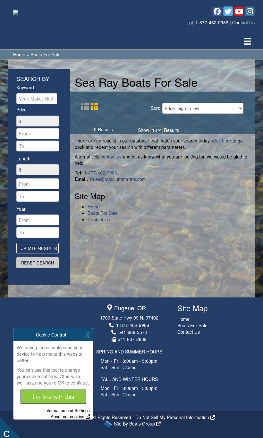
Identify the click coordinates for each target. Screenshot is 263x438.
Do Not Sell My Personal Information (172, 417)
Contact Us (243, 22)
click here (221, 140)
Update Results (39, 248)
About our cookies (67, 416)
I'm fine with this (53, 396)
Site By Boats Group (135, 423)
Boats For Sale (103, 213)
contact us (111, 156)
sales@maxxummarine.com (117, 179)
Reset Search (40, 262)
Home (19, 54)
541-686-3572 (132, 332)
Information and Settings (67, 410)
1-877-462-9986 (212, 22)
